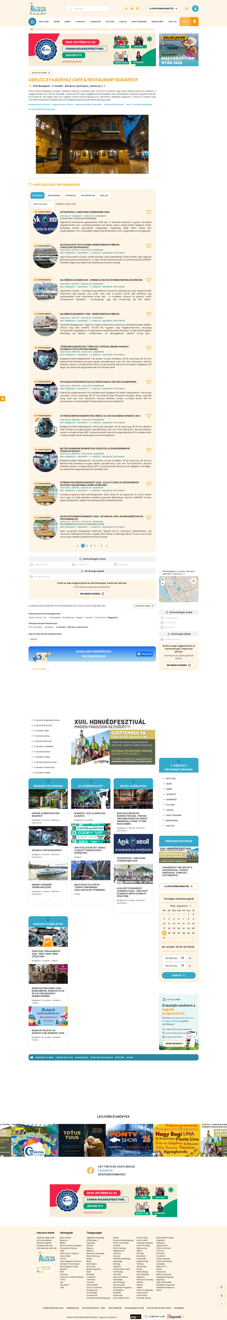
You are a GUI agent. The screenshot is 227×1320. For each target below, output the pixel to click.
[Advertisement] (92, 695)
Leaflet (195, 601)
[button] (178, 589)
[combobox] (33, 203)
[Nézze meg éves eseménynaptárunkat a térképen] (194, 21)
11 (101, 545)
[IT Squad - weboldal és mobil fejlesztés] (175, 1316)
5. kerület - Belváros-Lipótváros (70, 85)
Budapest (44, 85)
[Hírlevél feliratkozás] (126, 8)
